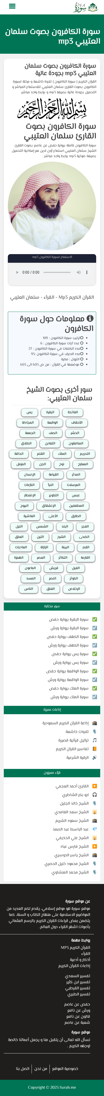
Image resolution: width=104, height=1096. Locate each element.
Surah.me (68, 1088)
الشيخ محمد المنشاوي (70, 873)
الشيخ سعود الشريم (72, 821)
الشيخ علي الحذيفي (72, 838)
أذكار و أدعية (80, 960)
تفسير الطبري (78, 994)
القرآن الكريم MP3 (75, 948)
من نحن (40, 1069)
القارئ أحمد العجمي (72, 786)
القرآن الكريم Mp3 (76, 297)
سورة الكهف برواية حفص (68, 637)
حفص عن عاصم (77, 1004)
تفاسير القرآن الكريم (72, 749)
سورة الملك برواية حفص (69, 689)
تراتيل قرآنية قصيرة (73, 741)
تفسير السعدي (77, 976)
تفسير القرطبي (77, 988)
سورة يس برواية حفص (70, 654)
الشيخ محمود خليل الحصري (66, 864)
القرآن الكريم (87, 82)
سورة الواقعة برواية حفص (67, 671)
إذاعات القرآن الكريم (74, 966)
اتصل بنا (22, 1069)
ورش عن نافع (78, 1011)
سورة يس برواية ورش (71, 663)
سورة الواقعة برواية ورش (68, 680)
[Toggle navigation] (11, 7)
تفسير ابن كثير (78, 982)
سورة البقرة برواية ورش (69, 628)
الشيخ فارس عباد (74, 847)
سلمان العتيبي (24, 297)
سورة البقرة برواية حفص (69, 620)
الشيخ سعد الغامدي (72, 812)
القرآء (49, 297)
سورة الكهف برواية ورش (68, 646)
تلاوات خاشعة (77, 732)
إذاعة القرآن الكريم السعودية (65, 723)
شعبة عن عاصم (77, 1023)
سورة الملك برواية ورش (69, 697)
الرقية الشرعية (77, 758)
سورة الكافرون (65, 82)
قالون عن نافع (78, 1017)
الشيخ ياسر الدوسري (71, 855)
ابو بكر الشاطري (75, 795)
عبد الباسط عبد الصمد (71, 829)
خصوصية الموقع (65, 1069)
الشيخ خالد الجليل (74, 804)
